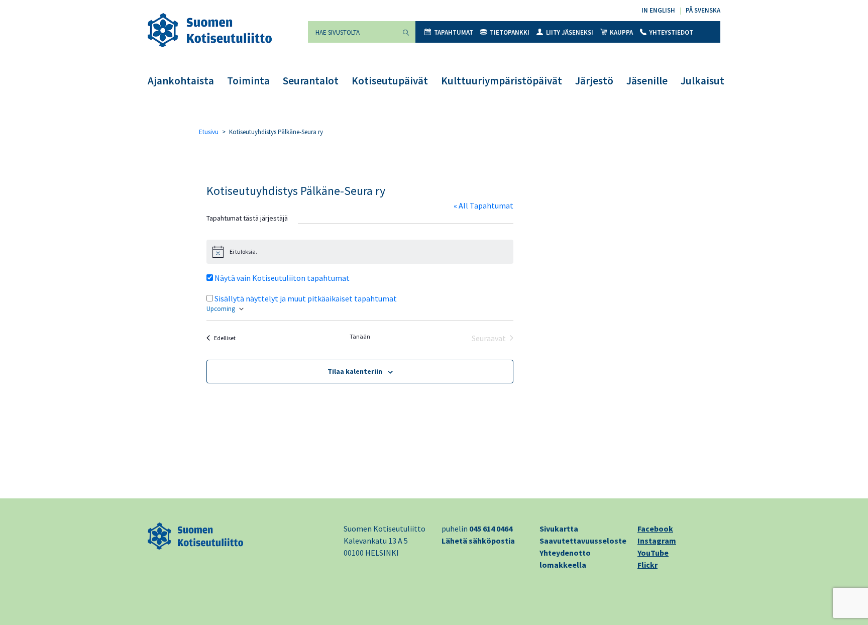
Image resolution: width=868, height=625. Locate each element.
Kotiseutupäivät (390, 80)
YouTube (653, 553)
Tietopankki (509, 32)
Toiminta (248, 80)
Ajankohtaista (181, 80)
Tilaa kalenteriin (355, 371)
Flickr (647, 565)
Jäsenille (647, 80)
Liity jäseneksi (569, 32)
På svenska (703, 10)
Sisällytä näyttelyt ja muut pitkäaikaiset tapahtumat (305, 298)
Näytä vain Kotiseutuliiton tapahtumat (282, 278)
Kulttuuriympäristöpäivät (501, 80)
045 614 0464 (490, 529)
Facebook (655, 529)
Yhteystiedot (671, 32)
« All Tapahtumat (483, 205)
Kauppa (621, 32)
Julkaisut (702, 80)
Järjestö (594, 80)
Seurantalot (311, 80)
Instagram (656, 541)
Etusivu (209, 132)
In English (658, 10)
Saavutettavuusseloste (582, 541)
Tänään (360, 336)
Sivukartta (558, 529)
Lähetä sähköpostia (478, 541)
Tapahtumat (453, 32)
